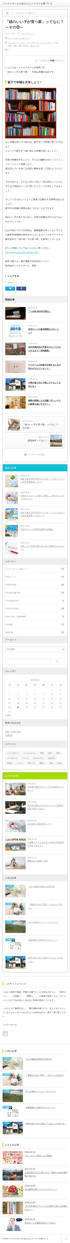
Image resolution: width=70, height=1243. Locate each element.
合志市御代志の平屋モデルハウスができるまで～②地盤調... (44, 349)
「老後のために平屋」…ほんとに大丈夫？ (45, 906)
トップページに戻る (36, 454)
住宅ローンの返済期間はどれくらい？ (43, 331)
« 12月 (8, 715)
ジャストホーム (27, 34)
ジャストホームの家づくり (19, 38)
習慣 (15, 45)
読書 (20, 45)
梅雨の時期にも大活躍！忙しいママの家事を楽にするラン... (44, 402)
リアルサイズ (12, 758)
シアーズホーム (32, 43)
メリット (20, 763)
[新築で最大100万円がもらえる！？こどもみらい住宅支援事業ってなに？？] (11, 514)
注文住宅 (51, 758)
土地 (51, 763)
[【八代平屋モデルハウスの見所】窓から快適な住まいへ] (13, 1208)
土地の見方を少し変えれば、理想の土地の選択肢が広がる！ (46, 1174)
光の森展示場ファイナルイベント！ (41, 1189)
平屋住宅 (9, 735)
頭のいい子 (34, 45)
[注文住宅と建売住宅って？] (15, 826)
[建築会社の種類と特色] (15, 863)
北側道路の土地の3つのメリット (43, 940)
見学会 (9, 763)
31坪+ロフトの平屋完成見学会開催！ (37, 529)
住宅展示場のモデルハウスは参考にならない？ (45, 788)
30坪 (50, 753)
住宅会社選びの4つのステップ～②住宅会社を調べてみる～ (45, 807)
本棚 (10, 45)
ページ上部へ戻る (65, 1239)
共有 (57, 43)
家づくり (31, 763)
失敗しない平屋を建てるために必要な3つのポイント (42, 548)
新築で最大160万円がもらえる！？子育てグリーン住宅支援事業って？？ (42, 480)
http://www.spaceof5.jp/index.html (21, 252)
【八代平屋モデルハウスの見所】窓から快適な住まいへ (46, 1208)
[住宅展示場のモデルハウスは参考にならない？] (15, 789)
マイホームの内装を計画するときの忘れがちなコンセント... (44, 367)
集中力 (26, 45)
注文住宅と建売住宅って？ (39, 824)
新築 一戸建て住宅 (13, 732)
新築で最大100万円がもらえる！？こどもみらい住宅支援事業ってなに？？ (42, 514)
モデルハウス (38, 758)
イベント (25, 758)
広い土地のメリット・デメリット (43, 922)
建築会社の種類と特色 (37, 861)
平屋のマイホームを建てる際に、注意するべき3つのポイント (42, 497)
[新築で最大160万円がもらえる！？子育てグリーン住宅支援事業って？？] (11, 481)
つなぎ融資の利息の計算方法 (41, 886)
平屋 (41, 753)
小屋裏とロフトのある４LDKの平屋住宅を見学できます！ (45, 844)
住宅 (58, 753)
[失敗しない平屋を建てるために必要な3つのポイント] (11, 548)
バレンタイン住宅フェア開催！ (39, 1156)
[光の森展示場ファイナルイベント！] (13, 1191)
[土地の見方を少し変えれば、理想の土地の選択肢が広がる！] (13, 1174)
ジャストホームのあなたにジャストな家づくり (27, 3)
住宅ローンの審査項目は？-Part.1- (40, 1223)
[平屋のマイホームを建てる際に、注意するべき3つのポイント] (11, 498)
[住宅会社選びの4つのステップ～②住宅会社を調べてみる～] (15, 807)
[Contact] (5, 1033)
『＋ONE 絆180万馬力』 (39, 311)
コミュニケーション (16, 43)
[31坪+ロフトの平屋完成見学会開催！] (11, 531)
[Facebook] (21, 289)
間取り (42, 763)
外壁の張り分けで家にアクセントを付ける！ (44, 385)
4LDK (59, 763)
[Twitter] (10, 289)
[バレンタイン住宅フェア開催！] (13, 1157)
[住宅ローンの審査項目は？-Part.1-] (13, 1224)
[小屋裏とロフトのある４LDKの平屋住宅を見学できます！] (15, 844)
